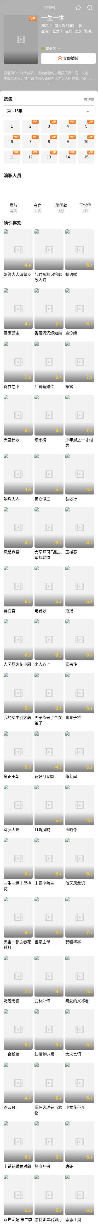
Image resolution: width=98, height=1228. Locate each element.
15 (86, 157)
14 (68, 157)
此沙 (78, 31)
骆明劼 (89, 31)
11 (12, 157)
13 (49, 157)
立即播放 (70, 58)
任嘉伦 (58, 31)
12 (30, 157)
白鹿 (68, 31)
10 (86, 141)
